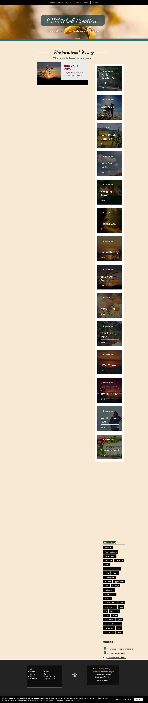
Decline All (127, 699)
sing (118, 628)
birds (106, 586)
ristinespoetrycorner (104, 674)
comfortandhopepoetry (103, 680)
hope (121, 607)
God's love (108, 560)
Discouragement (111, 552)
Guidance (119, 560)
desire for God (110, 594)
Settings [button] (118, 699)
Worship (108, 581)
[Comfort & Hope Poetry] (105, 652)
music (107, 615)
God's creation (110, 556)
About (32, 674)
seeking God (109, 628)
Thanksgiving (109, 577)
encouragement (110, 603)
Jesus (106, 565)
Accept (138, 699)
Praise (107, 573)
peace (115, 615)
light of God (114, 611)
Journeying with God (112, 569)
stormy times (109, 632)
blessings (115, 586)
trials (119, 632)
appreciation (119, 581)
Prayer (115, 573)
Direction (108, 548)
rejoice (119, 620)
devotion (108, 598)
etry (109, 677)
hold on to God (110, 607)
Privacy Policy (74, 700)
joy (106, 611)
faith (121, 603)
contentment (109, 590)
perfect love (109, 620)
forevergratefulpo (101, 677)
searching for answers (113, 624)
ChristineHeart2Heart (116, 657)
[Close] (145, 699)
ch (96, 674)
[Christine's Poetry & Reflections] (105, 648)
